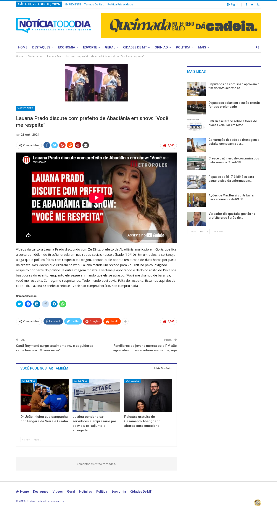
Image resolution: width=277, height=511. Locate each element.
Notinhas (85, 491)
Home (22, 47)
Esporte (90, 47)
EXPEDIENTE (73, 4)
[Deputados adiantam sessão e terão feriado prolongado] (196, 108)
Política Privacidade (120, 4)
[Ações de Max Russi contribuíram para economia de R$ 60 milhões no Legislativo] (196, 200)
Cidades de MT (135, 47)
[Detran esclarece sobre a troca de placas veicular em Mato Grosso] (196, 126)
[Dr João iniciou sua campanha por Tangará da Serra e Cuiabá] (45, 395)
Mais (202, 47)
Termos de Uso (94, 4)
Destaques (41, 47)
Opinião (161, 47)
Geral (110, 47)
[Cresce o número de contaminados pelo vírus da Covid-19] (196, 163)
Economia (66, 47)
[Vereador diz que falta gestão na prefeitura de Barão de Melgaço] (196, 219)
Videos (58, 491)
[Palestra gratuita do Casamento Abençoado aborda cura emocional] (148, 395)
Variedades (25, 108)
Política (183, 47)
